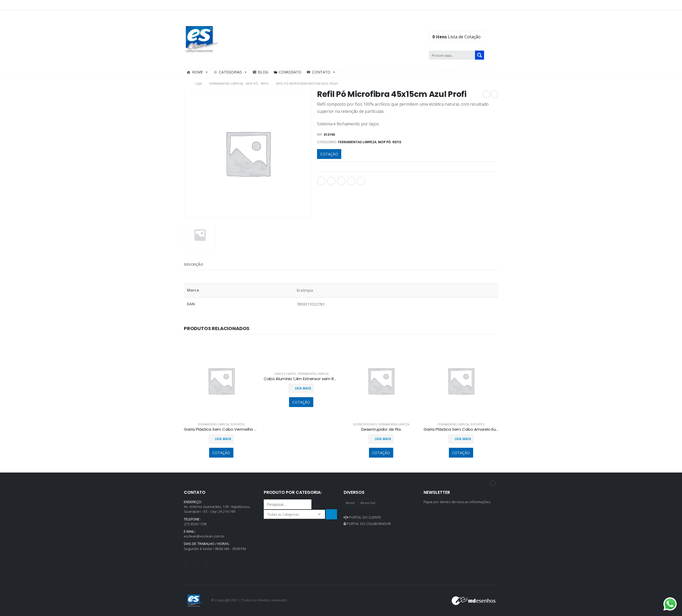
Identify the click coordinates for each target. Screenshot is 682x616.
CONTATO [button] (321, 72)
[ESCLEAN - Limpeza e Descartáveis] (202, 38)
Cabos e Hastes (285, 374)
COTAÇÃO (329, 154)
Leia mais (223, 439)
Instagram (202, 565)
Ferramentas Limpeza (357, 142)
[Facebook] (479, 5)
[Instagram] (494, 5)
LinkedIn (341, 181)
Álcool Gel (367, 503)
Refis (396, 142)
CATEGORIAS (230, 72)
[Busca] (331, 514)
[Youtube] (487, 5)
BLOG (263, 72)
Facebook (321, 181)
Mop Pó (384, 142)
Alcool (350, 503)
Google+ (351, 181)
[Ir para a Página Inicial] (186, 83)
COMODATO (290, 72)
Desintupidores (365, 424)
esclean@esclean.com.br (204, 536)
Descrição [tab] (193, 264)
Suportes (237, 424)
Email (361, 181)
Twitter (331, 181)
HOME (197, 72)
